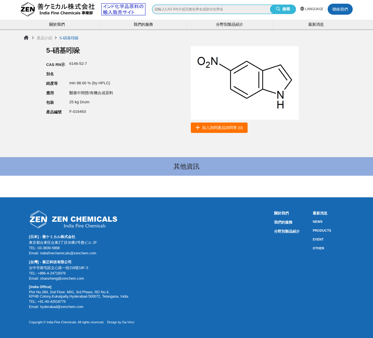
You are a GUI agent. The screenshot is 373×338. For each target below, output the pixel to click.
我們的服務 (143, 25)
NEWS (314, 221)
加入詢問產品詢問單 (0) (222, 128)
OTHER (314, 248)
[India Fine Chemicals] (82, 9)
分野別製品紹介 (229, 25)
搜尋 (286, 9)
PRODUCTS (314, 230)
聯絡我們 (340, 10)
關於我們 (57, 25)
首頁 (26, 37)
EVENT (314, 239)
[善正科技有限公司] (78, 219)
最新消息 (316, 25)
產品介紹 (44, 38)
